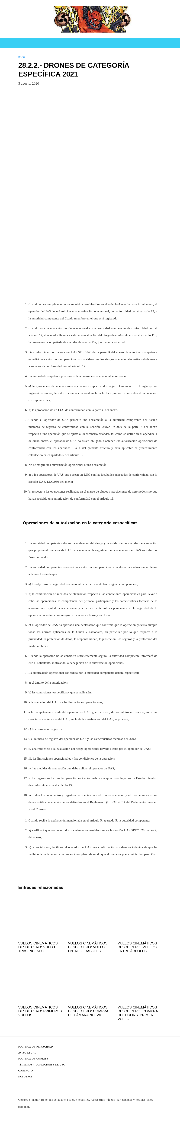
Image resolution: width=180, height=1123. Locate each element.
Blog (21, 57)
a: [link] (125, 376)
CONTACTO (25, 1070)
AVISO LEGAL (27, 1052)
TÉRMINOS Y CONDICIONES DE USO (41, 1064)
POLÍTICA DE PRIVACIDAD (35, 1046)
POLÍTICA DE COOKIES (33, 1058)
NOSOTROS (25, 1076)
